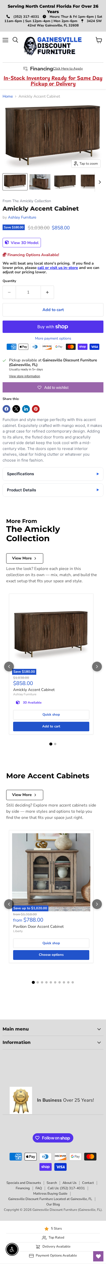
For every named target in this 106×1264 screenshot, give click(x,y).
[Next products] (97, 666)
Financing (23, 1188)
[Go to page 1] (50, 743)
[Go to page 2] (55, 744)
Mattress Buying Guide (50, 1193)
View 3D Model (24, 242)
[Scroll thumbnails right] (99, 182)
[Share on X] (16, 409)
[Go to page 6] (55, 982)
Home (8, 96)
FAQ (39, 1188)
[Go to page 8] (64, 982)
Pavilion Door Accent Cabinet (38, 926)
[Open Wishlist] (98, 1256)
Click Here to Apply (68, 68)
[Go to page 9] (68, 982)
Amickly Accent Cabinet (34, 689)
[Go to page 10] (73, 982)
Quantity (9, 281)
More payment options (53, 338)
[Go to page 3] (42, 982)
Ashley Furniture (22, 217)
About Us (69, 1183)
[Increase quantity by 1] (47, 292)
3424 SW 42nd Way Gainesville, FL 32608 (65, 23)
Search (52, 1183)
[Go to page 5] (51, 982)
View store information (24, 376)
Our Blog (53, 1204)
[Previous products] (9, 666)
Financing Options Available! (32, 254)
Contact (88, 1183)
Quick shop (51, 714)
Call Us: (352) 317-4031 (66, 1188)
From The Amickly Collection (27, 201)
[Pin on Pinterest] (36, 409)
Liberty (18, 931)
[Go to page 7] (59, 982)
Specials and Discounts (23, 1183)
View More (22, 558)
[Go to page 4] (46, 982)
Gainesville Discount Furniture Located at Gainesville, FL (50, 1199)
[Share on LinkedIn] (26, 409)
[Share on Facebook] (6, 409)
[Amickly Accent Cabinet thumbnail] (15, 182)
